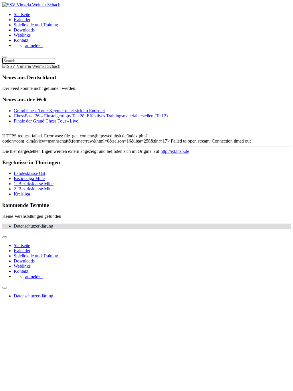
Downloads (24, 29)
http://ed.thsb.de (175, 151)
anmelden (34, 45)
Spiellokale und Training (36, 24)
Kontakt (21, 40)
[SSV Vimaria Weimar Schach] (31, 4)
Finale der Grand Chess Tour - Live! (47, 121)
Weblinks (22, 35)
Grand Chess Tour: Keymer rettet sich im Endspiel (59, 110)
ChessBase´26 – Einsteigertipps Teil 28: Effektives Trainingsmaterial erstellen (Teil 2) (91, 115)
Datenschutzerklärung (33, 226)
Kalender (22, 19)
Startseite (22, 14)
